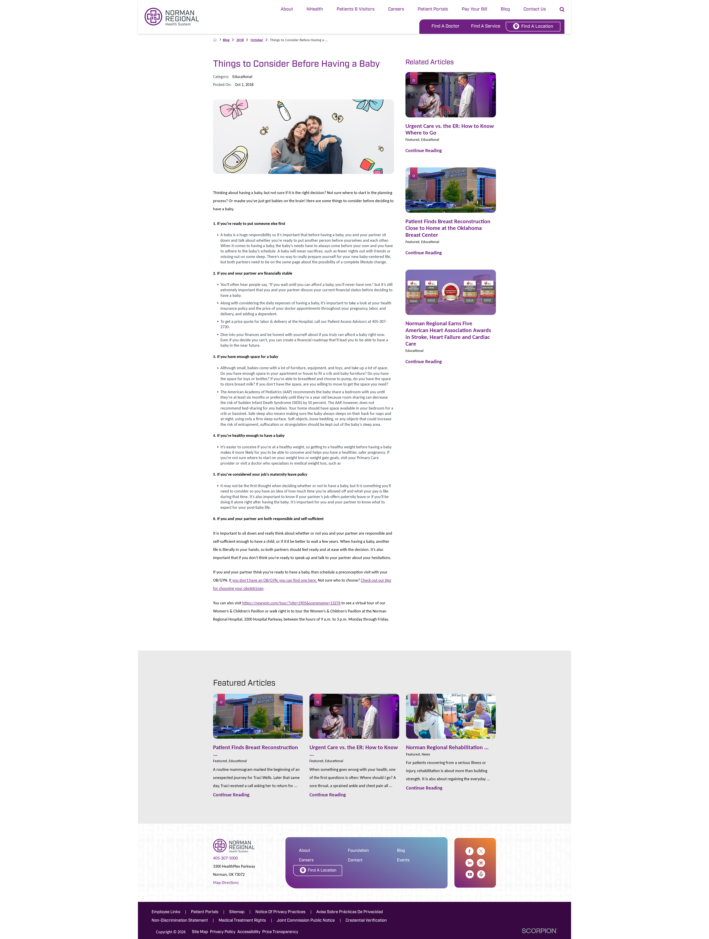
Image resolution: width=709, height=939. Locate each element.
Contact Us (534, 9)
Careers (396, 9)
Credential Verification (366, 920)
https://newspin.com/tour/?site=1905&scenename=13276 (291, 602)
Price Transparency (280, 932)
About (287, 9)
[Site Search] (562, 9)
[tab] (287, 9)
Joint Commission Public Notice (306, 920)
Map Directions (226, 882)
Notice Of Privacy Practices (280, 912)
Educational (242, 76)
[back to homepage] (215, 40)
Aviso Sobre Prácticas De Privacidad (349, 912)
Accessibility (248, 932)
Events (403, 860)
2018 (240, 40)
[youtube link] (470, 874)
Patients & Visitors (356, 9)
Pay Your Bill (474, 9)
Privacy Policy (222, 932)
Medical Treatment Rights (242, 920)
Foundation (358, 851)
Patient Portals (433, 9)
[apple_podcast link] (481, 874)
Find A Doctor (445, 26)
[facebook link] (469, 851)
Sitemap (236, 912)
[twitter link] (481, 851)
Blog (505, 9)
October (257, 40)
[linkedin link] (469, 863)
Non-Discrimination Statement (180, 920)
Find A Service (485, 26)
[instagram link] (481, 863)
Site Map (200, 932)
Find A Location (537, 26)
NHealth (314, 9)
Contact (355, 860)
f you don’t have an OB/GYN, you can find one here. (273, 580)
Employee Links (166, 912)
